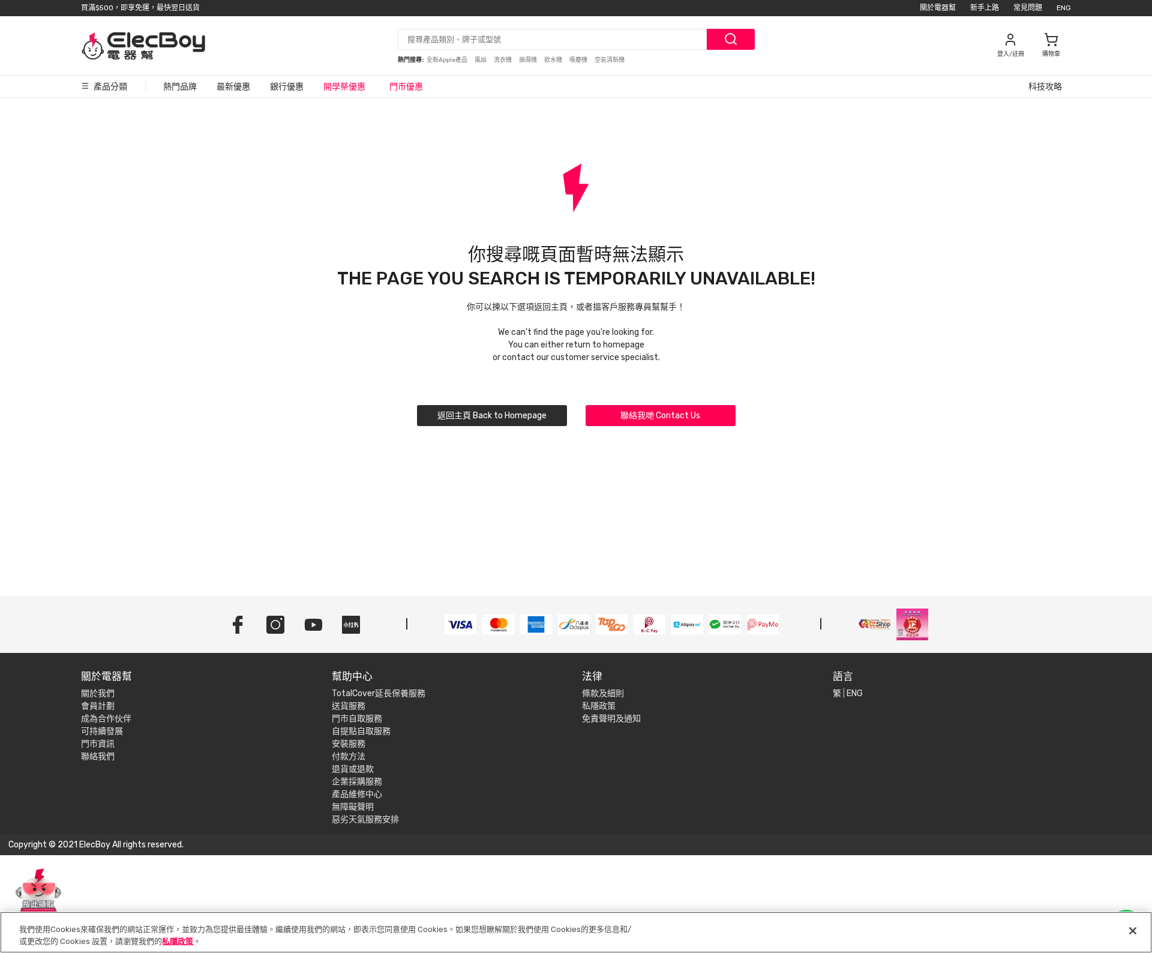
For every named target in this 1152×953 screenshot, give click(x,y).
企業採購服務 (357, 782)
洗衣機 (503, 60)
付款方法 (348, 756)
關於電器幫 (938, 8)
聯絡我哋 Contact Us (660, 415)
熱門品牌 (180, 87)
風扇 (481, 60)
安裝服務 (348, 744)
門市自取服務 (357, 719)
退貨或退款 (353, 769)
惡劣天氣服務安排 (365, 819)
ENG (1064, 8)
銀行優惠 (287, 87)
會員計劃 (98, 706)
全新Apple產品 (448, 60)
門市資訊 (98, 744)
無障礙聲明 (353, 807)
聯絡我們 (98, 756)
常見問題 (1027, 8)
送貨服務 (348, 706)
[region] (576, 932)
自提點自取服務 (361, 731)
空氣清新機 (610, 60)
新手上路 (984, 8)
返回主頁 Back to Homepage (492, 415)
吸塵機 (579, 60)
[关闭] (1133, 931)
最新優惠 (233, 87)
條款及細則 (603, 693)
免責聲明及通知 (611, 719)
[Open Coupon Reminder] (38, 898)
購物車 (1051, 54)
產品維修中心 (357, 794)
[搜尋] (731, 39)
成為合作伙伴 (106, 719)
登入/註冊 (1010, 54)
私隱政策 (599, 706)
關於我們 (98, 693)
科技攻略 (1045, 87)
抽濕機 (528, 60)
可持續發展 (102, 731)
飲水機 (553, 60)
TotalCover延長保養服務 (378, 693)
